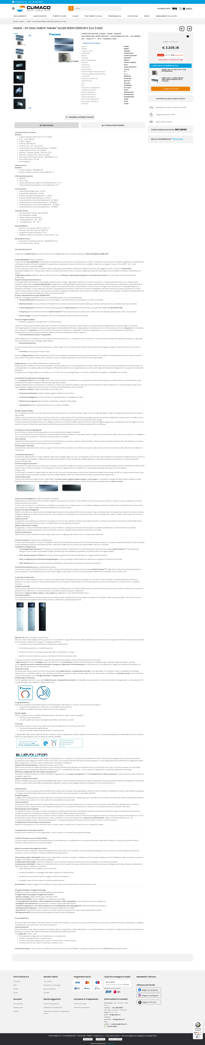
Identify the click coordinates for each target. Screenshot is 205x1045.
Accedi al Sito (18, 1004)
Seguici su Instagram (150, 996)
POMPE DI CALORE (59, 16)
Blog (15, 985)
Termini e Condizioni (115, 1039)
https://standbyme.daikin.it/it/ (97, 254)
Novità (15, 993)
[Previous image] (29, 35)
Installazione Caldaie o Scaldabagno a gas (57, 1012)
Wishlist (16, 1011)
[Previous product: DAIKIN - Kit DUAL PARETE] (182, 29)
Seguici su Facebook (150, 990)
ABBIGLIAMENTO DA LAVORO (166, 16)
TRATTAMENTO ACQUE (93, 16)
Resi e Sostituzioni (50, 989)
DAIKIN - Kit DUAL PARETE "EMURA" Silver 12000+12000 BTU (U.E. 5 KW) (46, 21)
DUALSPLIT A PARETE (18, 21)
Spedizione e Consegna (52, 985)
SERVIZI (146, 16)
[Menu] (201, 1022)
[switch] (198, 1037)
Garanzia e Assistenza (81, 1007)
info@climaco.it (21, 2)
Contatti (46, 993)
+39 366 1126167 (37, 2)
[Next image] (29, 107)
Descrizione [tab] (47, 125)
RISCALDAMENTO (20, 16)
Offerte (15, 989)
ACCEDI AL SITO (163, 8)
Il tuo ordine (48, 981)
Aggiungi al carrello (171, 89)
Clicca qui (177, 139)
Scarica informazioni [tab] (114, 125)
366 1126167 (181, 129)
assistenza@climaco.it (119, 1024)
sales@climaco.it (119, 1019)
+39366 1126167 (117, 1008)
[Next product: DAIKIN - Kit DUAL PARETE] (189, 29)
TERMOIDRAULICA (114, 16)
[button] (71, 8)
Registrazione (18, 1007)
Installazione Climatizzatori (53, 1007)
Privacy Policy (88, 1039)
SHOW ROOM (133, 16)
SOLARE (75, 16)
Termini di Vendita (80, 1004)
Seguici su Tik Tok (149, 1002)
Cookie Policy (100, 1039)
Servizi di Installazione (51, 1004)
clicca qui (126, 984)
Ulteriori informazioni (91, 43)
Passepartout (110, 1043)
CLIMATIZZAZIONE (39, 16)
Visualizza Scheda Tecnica (81, 117)
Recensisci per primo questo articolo (170, 99)
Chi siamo (16, 981)
